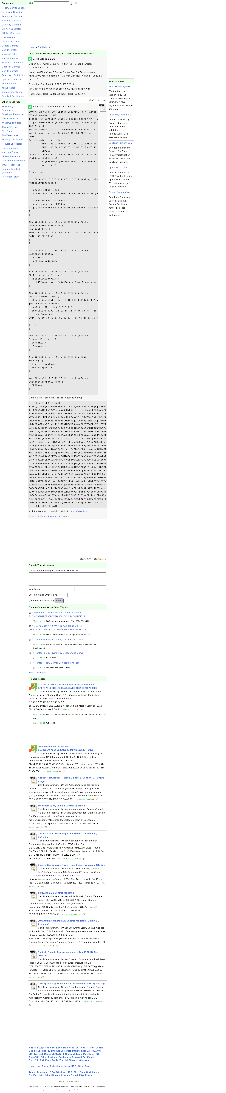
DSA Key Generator (12, 25)
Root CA (33, 1060)
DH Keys (57, 1048)
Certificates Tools (11, 41)
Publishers (44, 47)
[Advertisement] (14, 218)
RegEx (32, 1075)
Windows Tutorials (11, 123)
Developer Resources (13, 114)
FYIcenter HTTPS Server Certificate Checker (55, 663)
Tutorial (64, 1060)
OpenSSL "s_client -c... (121, 168)
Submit (59, 600)
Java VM (96, 1051)
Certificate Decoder (12, 12)
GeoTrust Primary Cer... (121, 143)
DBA (52, 1072)
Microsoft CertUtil (11, 67)
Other (44, 1057)
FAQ (81, 1075)
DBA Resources (10, 118)
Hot (39, 1066)
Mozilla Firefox (9, 50)
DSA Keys (68, 1048)
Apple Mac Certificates (14, 75)
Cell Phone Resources (13, 161)
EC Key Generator (11, 33)
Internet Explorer (10, 58)
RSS (73, 1066)
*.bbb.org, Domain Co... (121, 115)
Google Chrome (10, 46)
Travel (74, 1075)
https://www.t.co (78, 511)
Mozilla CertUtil (10, 71)
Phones (65, 1075)
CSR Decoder (9, 37)
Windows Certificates (13, 63)
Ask (87, 1066)
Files (82, 1072)
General (100, 1048)
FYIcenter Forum (10, 177)
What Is (73, 1060)
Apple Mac (45, 1048)
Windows (84, 1060)
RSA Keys (45, 1060)
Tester (32, 1072)
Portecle (52, 1057)
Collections (56, 1066)
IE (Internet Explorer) (59, 1051)
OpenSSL (34, 1057)
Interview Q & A (10, 152)
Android (33, 1048)
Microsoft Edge (9, 54)
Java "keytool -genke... (120, 86)
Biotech (55, 1075)
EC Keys (80, 1048)
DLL (76, 1072)
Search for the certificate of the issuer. (49, 516)
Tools (55, 1060)
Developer (43, 1072)
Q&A (47, 1075)
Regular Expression (12, 144)
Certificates (92, 1072)
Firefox (90, 1048)
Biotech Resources (12, 156)
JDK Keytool (36, 1054)
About (45, 1066)
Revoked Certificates (13, 96)
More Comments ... (39, 673)
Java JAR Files (10, 127)
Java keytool (8, 88)
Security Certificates (12, 140)
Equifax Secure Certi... (120, 192)
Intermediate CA (81, 1051)
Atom (80, 1066)
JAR (70, 1072)
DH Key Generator (11, 29)
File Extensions (10, 135)
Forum (88, 1075)
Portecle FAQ (9, 84)
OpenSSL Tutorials (11, 79)
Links (41, 1075)
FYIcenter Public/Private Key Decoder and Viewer (58, 640)
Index (67, 1066)
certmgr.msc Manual (12, 92)
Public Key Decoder (12, 16)
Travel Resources (11, 165)
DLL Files (7, 131)
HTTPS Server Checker (14, 8)
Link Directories (10, 148)
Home (32, 47)
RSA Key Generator (12, 20)
